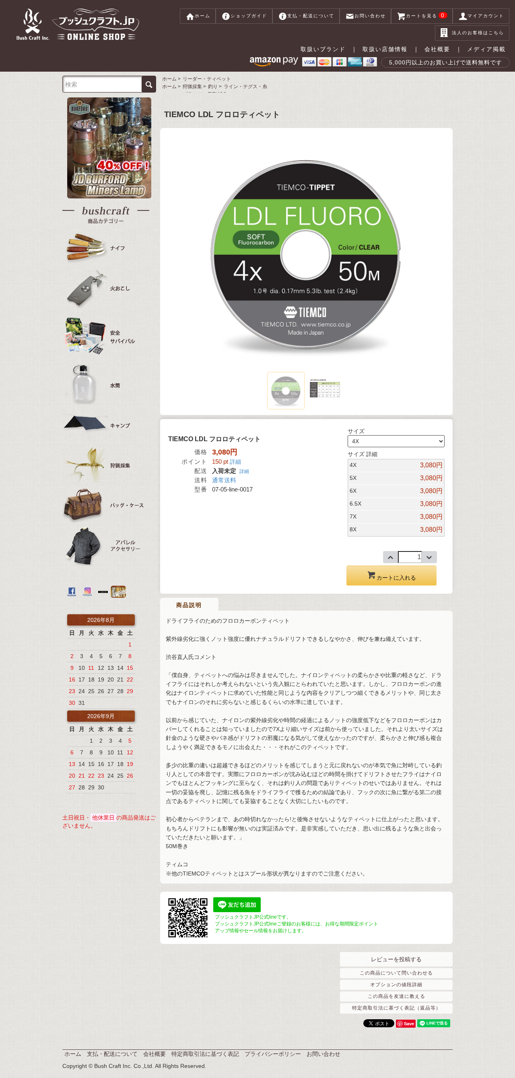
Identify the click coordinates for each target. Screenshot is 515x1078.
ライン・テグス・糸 (245, 86)
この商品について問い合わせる (396, 973)
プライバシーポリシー (273, 1054)
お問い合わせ (370, 15)
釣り (213, 86)
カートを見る (425, 15)
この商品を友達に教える (396, 996)
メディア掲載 (486, 49)
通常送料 (224, 480)
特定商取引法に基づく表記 (205, 1054)
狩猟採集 (192, 86)
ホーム (202, 15)
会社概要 (437, 49)
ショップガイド (249, 15)
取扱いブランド (323, 49)
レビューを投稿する (396, 959)
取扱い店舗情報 (385, 49)
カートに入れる (396, 577)
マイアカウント (486, 15)
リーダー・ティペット (207, 79)
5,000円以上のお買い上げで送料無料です (445, 62)
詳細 (235, 461)
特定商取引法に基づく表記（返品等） (396, 1008)
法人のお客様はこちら (478, 32)
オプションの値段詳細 (396, 984)
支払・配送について (310, 15)
